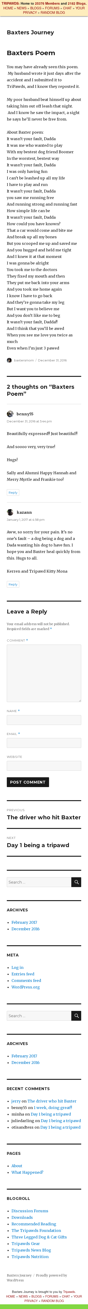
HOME (8, 8)
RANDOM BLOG (53, 12)
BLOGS (35, 8)
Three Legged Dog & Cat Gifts (39, 1237)
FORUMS (52, 8)
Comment (17, 640)
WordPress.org (25, 987)
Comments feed (26, 980)
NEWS (22, 8)
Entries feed (22, 974)
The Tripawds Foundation (36, 1230)
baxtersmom (24, 360)
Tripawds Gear (25, 1243)
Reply (13, 492)
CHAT (67, 8)
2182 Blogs (77, 3)
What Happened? (27, 1172)
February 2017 (24, 922)
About (16, 1165)
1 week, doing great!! (53, 1107)
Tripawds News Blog (31, 1250)
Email (13, 734)
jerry (16, 1101)
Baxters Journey (30, 32)
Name (13, 711)
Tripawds (69, 1291)
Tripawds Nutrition (30, 1256)
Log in (17, 967)
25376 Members (47, 3)
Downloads (22, 1217)
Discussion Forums (29, 1211)
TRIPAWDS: (11, 3)
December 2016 (25, 929)
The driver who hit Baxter (52, 1101)
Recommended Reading (33, 1224)
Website (14, 757)
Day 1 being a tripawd (51, 1114)
